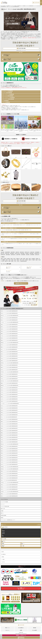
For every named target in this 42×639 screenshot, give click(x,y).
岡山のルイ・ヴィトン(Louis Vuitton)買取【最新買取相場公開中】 (9, 473)
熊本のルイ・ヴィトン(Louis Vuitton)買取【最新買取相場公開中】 (9, 475)
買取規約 (2, 517)
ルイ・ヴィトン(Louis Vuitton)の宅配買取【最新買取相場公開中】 (12, 308)
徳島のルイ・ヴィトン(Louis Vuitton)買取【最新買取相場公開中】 (9, 412)
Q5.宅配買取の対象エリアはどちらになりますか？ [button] (9, 241)
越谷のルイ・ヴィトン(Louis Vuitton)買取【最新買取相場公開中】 (9, 326)
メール (19, 219)
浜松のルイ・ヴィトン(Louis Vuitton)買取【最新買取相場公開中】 (9, 387)
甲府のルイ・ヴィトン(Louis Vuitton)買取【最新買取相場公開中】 (9, 394)
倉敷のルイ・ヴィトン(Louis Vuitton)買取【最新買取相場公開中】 (9, 367)
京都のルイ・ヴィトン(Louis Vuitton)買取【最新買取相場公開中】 (9, 484)
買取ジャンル (7, 627)
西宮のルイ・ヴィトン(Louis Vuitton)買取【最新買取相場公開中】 (9, 376)
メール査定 (3, 559)
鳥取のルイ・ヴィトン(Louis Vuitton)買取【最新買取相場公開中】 (9, 396)
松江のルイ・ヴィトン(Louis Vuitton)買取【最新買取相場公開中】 (9, 405)
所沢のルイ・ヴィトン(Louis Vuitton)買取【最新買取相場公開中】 (9, 313)
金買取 (21, 630)
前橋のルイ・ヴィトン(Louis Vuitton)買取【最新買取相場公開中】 (9, 428)
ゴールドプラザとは (4, 499)
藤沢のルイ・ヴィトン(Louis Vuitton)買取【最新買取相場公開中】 (9, 351)
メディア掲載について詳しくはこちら (21, 588)
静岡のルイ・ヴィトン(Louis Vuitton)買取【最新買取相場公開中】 (9, 471)
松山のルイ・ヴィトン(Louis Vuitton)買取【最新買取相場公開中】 (9, 464)
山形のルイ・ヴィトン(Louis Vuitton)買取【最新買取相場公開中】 (9, 410)
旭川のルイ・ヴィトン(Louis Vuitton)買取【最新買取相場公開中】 (9, 317)
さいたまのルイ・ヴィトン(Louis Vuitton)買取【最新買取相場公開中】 (10, 403)
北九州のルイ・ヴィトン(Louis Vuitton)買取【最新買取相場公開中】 (9, 482)
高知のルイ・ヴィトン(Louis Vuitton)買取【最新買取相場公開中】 (9, 430)
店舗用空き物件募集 (3, 515)
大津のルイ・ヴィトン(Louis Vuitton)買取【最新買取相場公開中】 (9, 439)
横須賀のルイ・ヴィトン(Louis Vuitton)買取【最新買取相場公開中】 (9, 342)
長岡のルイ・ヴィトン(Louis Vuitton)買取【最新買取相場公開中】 (9, 360)
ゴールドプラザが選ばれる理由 (5, 506)
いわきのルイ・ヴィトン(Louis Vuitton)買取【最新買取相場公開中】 (9, 322)
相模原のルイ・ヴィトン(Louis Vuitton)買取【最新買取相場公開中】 (9, 385)
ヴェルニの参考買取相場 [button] (6, 102)
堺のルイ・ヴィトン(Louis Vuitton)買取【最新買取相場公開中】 (9, 480)
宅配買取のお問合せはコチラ (21, 637)
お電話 (16, 219)
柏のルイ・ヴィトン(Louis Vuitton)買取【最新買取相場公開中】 (9, 349)
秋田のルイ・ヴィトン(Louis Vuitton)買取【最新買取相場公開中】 (9, 437)
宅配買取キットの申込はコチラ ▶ (21, 635)
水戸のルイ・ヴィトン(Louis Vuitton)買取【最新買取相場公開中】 (9, 423)
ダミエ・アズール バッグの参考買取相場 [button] (9, 97)
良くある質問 (34, 630)
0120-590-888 (36, 2)
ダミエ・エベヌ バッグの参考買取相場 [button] (8, 94)
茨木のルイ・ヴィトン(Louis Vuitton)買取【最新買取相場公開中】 (9, 358)
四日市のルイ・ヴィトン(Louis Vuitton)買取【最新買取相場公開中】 (9, 315)
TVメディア (7, 630)
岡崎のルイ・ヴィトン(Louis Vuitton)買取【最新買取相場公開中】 (9, 340)
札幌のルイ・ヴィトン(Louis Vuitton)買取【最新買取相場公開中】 (9, 493)
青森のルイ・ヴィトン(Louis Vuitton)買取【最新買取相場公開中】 (9, 421)
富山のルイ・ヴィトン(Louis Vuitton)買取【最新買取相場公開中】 (9, 455)
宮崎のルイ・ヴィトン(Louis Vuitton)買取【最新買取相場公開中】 (9, 448)
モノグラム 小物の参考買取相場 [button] (7, 92)
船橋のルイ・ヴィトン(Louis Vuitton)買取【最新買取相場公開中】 (9, 383)
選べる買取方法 (4, 554)
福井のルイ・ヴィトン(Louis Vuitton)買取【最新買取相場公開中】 (9, 414)
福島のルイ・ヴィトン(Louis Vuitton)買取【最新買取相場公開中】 (9, 419)
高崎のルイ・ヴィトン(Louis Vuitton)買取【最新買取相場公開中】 (9, 331)
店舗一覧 (3, 551)
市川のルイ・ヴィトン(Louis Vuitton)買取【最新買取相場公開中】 (9, 378)
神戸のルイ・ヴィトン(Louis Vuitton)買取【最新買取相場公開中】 (9, 489)
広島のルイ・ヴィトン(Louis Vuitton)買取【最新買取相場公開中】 (9, 401)
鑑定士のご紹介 (3, 508)
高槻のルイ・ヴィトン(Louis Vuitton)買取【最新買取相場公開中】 (9, 324)
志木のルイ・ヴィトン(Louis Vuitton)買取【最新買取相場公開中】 (9, 374)
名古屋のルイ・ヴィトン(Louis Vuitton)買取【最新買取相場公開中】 (9, 491)
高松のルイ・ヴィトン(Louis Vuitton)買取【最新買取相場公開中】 (9, 457)
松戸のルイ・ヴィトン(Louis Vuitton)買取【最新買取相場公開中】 (9, 369)
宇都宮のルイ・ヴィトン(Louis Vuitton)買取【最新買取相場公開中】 (9, 466)
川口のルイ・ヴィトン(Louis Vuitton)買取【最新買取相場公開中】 (9, 392)
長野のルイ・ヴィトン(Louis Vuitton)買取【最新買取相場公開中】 (9, 446)
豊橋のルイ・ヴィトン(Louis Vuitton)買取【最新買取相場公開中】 (9, 333)
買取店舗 (34, 627)
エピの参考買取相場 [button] (5, 100)
